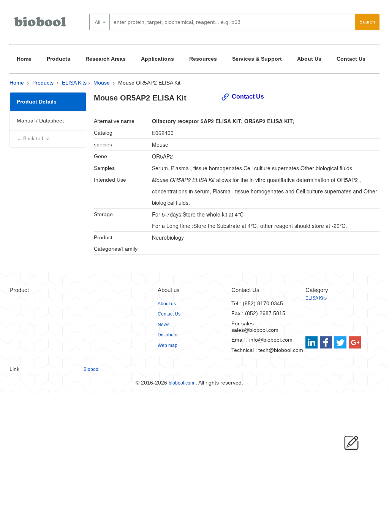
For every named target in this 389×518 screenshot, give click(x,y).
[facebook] (326, 342)
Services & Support (257, 59)
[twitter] (341, 342)
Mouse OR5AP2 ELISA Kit (149, 83)
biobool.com (181, 383)
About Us (309, 59)
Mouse (101, 83)
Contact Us (351, 59)
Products (58, 59)
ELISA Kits (74, 83)
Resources (203, 59)
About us (167, 303)
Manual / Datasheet (40, 121)
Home (24, 59)
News (163, 324)
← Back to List (33, 138)
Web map (167, 345)
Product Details (37, 102)
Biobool (92, 369)
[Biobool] (40, 24)
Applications (157, 59)
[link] (312, 342)
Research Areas (105, 59)
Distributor (168, 334)
